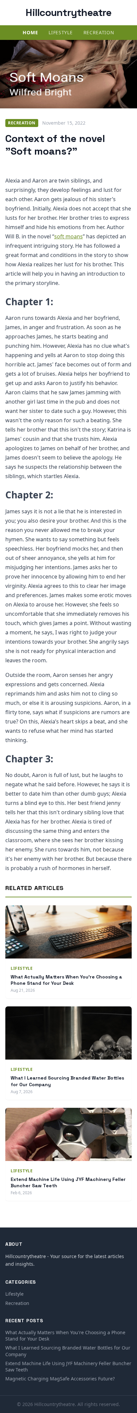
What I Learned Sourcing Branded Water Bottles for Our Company (67, 1351)
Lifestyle (60, 32)
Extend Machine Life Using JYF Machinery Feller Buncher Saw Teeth (68, 1366)
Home (30, 32)
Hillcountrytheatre (68, 12)
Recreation (98, 32)
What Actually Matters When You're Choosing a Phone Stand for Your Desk (66, 980)
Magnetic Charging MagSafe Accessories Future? (60, 1378)
